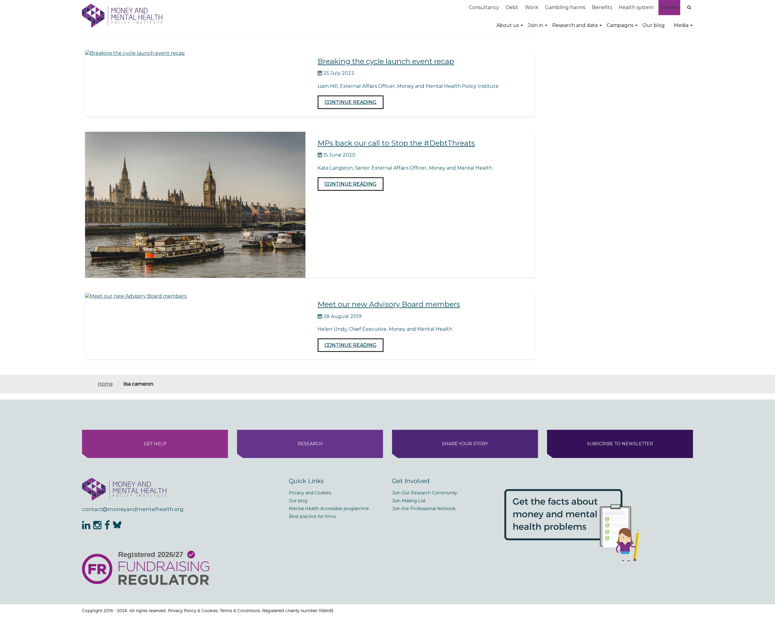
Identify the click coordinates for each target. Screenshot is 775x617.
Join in (535, 25)
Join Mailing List (409, 500)
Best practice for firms (312, 516)
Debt (512, 7)
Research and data (575, 25)
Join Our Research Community (424, 493)
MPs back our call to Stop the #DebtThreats (396, 143)
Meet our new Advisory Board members (389, 304)
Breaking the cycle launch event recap (386, 61)
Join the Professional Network (424, 508)
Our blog (653, 25)
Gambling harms (565, 7)
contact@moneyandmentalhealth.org (132, 509)
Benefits (602, 7)
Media (681, 25)
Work (531, 7)
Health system (636, 7)
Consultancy (484, 7)
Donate (669, 7)
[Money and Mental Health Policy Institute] (122, 15)
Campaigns (620, 25)
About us (507, 25)
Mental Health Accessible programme (329, 508)
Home (105, 384)
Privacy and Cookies (310, 493)
